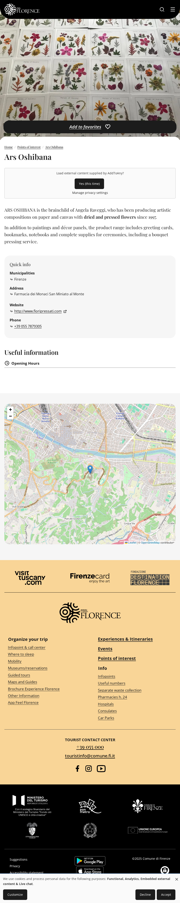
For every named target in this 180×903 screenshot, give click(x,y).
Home (8, 147)
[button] (90, 469)
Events (105, 649)
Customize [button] (15, 894)
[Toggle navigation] (173, 9)
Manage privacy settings (90, 193)
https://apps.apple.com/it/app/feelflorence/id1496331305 (90, 871)
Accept (166, 894)
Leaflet (132, 542)
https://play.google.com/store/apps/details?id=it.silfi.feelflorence (90, 860)
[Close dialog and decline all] (176, 877)
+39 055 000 (90, 746)
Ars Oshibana (54, 147)
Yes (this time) (89, 184)
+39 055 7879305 (28, 326)
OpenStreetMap (150, 542)
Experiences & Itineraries (125, 639)
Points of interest (29, 147)
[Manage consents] (164, 870)
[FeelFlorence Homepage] (22, 9)
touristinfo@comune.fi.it (90, 756)
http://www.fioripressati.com (38, 311)
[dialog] (90, 888)
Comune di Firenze (156, 858)
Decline (145, 894)
